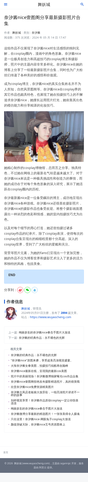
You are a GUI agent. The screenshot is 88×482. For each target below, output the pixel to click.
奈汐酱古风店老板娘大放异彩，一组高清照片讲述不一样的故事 (45, 393)
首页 (5, 452)
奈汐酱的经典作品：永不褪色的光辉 (42, 338)
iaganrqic (65, 463)
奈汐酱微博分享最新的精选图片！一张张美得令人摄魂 (45, 414)
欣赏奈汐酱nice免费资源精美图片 (32, 387)
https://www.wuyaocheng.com (50, 317)
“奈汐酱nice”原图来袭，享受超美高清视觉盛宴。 (42, 360)
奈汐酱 (36, 32)
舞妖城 (44, 4)
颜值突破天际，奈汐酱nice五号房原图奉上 (38, 424)
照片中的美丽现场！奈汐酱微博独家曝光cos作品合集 (44, 376)
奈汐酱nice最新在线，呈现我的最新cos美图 (39, 371)
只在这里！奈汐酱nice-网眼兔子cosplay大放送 (41, 419)
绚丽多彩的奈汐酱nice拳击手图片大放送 (44, 332)
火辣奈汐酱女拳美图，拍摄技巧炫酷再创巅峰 (39, 366)
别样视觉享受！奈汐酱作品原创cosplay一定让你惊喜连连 (44, 401)
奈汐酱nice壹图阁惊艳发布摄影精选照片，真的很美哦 (45, 381)
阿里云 (42, 467)
